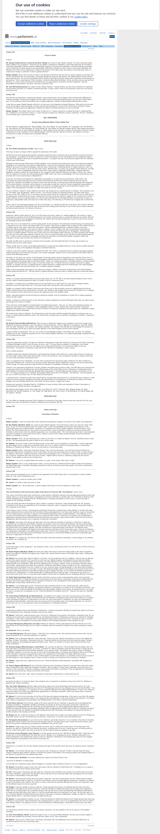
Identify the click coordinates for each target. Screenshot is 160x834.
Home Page (91, 48)
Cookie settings (88, 24)
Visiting (76, 43)
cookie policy (80, 16)
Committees (59, 46)
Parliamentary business (20, 43)
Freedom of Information (33, 830)
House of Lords (26, 46)
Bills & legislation (47, 46)
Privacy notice (69, 829)
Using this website (52, 830)
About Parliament (54, 43)
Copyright (61, 830)
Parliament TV (86, 46)
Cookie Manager (87, 829)
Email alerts (93, 33)
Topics (101, 46)
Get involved (67, 43)
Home (8, 43)
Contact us (112, 33)
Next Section (9, 825)
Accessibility (83, 33)
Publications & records (72, 46)
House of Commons (12, 46)
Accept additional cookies (31, 24)
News (95, 46)
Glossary (14, 830)
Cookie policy (77, 829)
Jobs (43, 830)
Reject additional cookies (62, 24)
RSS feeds (103, 33)
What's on (36, 46)
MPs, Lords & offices (38, 43)
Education (84, 43)
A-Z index (7, 830)
